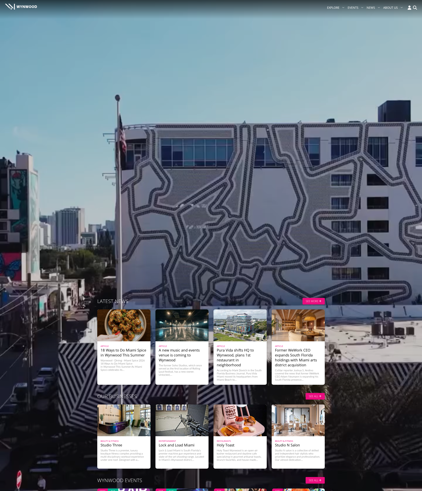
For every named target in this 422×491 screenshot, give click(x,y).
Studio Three (111, 444)
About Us (390, 8)
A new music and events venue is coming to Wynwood (179, 355)
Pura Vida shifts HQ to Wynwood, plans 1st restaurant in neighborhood (235, 357)
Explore (333, 8)
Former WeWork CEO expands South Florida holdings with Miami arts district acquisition (296, 357)
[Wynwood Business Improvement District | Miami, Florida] (21, 7)
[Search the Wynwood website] (414, 8)
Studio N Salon (287, 444)
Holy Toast (225, 444)
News (371, 8)
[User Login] (408, 8)
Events (353, 8)
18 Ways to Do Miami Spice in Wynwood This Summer (123, 352)
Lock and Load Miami (177, 444)
